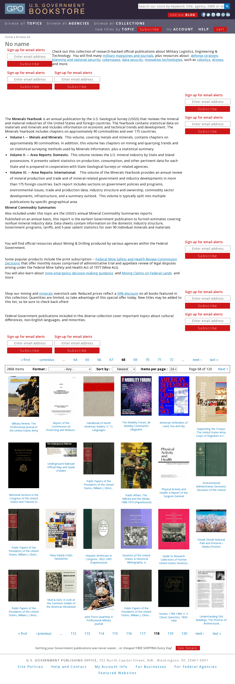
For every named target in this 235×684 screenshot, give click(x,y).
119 (170, 633)
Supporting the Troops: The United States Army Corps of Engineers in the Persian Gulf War (211, 432)
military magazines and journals (128, 55)
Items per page (154, 369)
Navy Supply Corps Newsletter (61, 556)
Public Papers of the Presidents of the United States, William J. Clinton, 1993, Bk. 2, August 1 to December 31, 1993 (136, 611)
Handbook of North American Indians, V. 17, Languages (98, 426)
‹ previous (46, 359)
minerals (46, 293)
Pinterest (223, 14)
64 (75, 359)
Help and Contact (69, 666)
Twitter (208, 14)
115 (115, 633)
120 (184, 633)
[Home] (46, 12)
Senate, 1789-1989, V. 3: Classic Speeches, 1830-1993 (173, 617)
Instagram (213, 14)
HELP (203, 29)
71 (159, 359)
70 (147, 359)
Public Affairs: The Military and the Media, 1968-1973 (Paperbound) (136, 498)
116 (129, 633)
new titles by (127, 29)
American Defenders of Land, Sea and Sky (174, 424)
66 (99, 359)
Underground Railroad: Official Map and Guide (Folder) (61, 467)
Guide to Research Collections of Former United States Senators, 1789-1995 (173, 559)
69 (135, 359)
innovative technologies (163, 59)
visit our (182, 15)
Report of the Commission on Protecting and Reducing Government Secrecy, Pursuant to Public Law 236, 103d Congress (61, 426)
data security (132, 59)
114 (101, 633)
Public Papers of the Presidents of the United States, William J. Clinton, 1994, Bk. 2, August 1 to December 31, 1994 (24, 551)
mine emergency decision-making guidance (79, 273)
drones (217, 59)
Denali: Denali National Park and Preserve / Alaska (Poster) (211, 543)
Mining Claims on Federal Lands (147, 273)
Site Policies (30, 666)
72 (171, 359)
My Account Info (111, 666)
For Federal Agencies (195, 666)
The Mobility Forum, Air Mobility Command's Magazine (136, 426)
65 (87, 359)
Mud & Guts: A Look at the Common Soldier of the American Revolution (61, 603)
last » (214, 359)
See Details (187, 648)
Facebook (203, 14)
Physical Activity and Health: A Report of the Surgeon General (174, 492)
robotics (203, 59)
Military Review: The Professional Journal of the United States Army (24, 427)
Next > (223, 369)
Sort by (102, 369)
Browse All (23, 23)
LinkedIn (228, 14)
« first (25, 359)
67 (111, 359)
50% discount (127, 293)
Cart (220, 29)
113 (87, 633)
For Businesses (151, 666)
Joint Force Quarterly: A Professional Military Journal (99, 620)
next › (197, 359)
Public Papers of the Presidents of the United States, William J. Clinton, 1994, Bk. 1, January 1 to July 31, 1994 (24, 611)
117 (142, 633)
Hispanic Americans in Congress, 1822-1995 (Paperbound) (99, 559)
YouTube (218, 14)
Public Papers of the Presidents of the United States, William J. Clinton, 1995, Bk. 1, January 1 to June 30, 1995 (99, 484)
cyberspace (111, 59)
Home (9, 37)
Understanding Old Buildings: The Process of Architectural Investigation (211, 620)
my (180, 29)
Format (39, 369)
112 (73, 633)
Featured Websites (117, 673)
